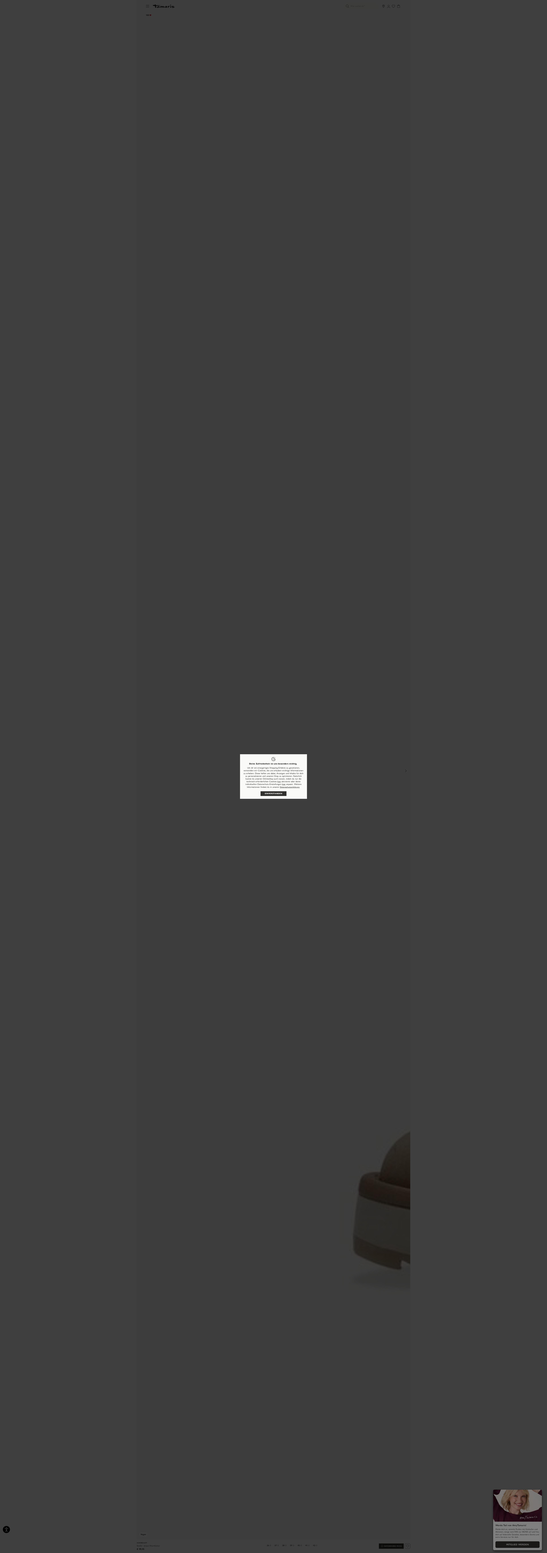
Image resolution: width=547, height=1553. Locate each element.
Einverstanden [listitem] (273, 793)
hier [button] (284, 784)
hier (279, 781)
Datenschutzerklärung (289, 787)
